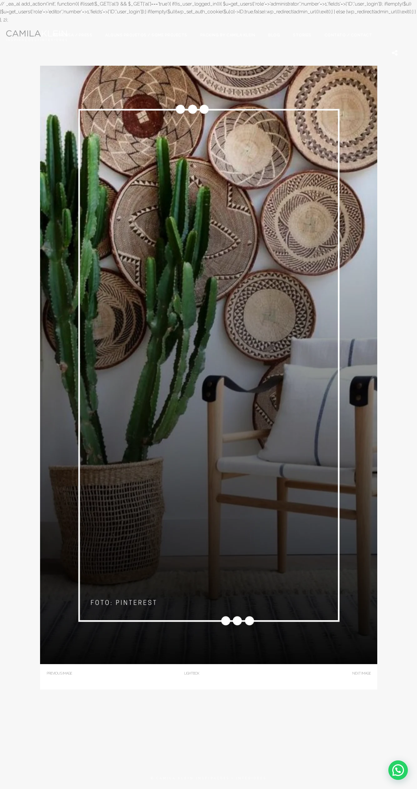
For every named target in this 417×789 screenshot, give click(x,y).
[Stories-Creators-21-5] (208, 662)
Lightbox (191, 673)
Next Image (361, 673)
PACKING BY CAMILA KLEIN (227, 35)
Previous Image (59, 673)
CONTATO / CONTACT (348, 35)
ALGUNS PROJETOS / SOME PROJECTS (146, 35)
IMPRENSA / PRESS (72, 35)
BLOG (274, 35)
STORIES (302, 35)
